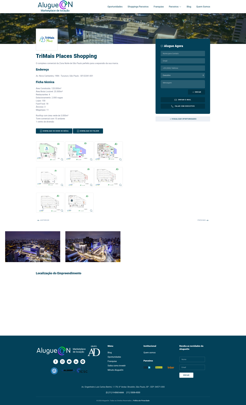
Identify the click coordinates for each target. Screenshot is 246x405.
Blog (189, 6)
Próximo (202, 220)
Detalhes (31, 249)
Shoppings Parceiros (138, 6)
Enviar (197, 92)
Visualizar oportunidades (184, 119)
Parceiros (173, 6)
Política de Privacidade (141, 401)
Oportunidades (114, 6)
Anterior (44, 220)
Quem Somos (203, 6)
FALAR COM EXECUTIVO (185, 106)
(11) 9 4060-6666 (116, 392)
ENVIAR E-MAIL (184, 100)
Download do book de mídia (55, 131)
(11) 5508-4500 (133, 392)
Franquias (159, 6)
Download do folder (89, 131)
